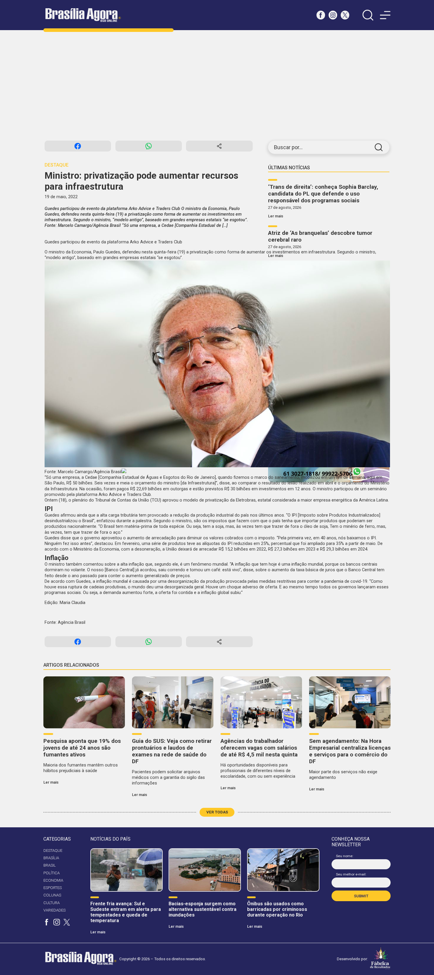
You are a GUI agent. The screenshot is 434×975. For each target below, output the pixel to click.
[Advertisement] (217, 85)
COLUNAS (52, 895)
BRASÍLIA (51, 858)
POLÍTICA (51, 873)
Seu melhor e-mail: (351, 874)
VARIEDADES (54, 910)
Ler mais (275, 216)
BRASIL (49, 865)
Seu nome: (344, 856)
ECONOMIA (53, 880)
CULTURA (51, 903)
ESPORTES (52, 888)
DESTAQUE (52, 850)
